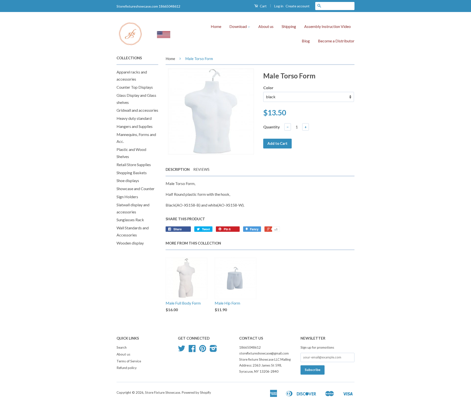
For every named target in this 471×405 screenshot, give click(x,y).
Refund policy (127, 368)
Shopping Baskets (132, 172)
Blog (306, 40)
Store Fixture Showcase (162, 392)
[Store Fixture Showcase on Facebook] (192, 350)
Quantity (271, 126)
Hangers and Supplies (135, 126)
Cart (263, 6)
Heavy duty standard (134, 118)
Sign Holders (127, 196)
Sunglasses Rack (130, 219)
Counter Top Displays (135, 87)
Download (238, 26)
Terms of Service (129, 361)
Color (268, 87)
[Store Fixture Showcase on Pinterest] (202, 350)
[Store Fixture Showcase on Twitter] (181, 350)
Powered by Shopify (196, 392)
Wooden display (130, 243)
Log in (278, 6)
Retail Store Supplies (134, 164)
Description (178, 169)
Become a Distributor (336, 40)
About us (266, 26)
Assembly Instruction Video (327, 26)
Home (216, 26)
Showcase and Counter (136, 188)
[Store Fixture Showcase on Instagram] (213, 350)
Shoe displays (128, 180)
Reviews (201, 169)
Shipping (289, 26)
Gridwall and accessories (137, 110)
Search (122, 347)
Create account (298, 6)
